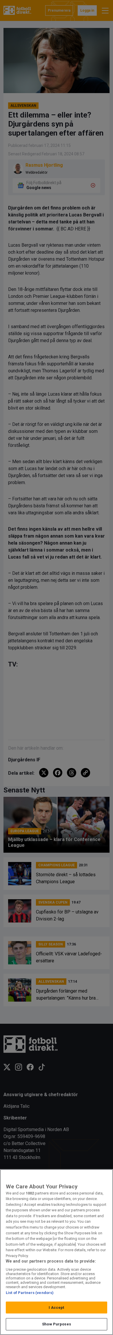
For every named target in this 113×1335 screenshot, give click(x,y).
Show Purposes (56, 1324)
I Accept (56, 1307)
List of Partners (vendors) (30, 1292)
